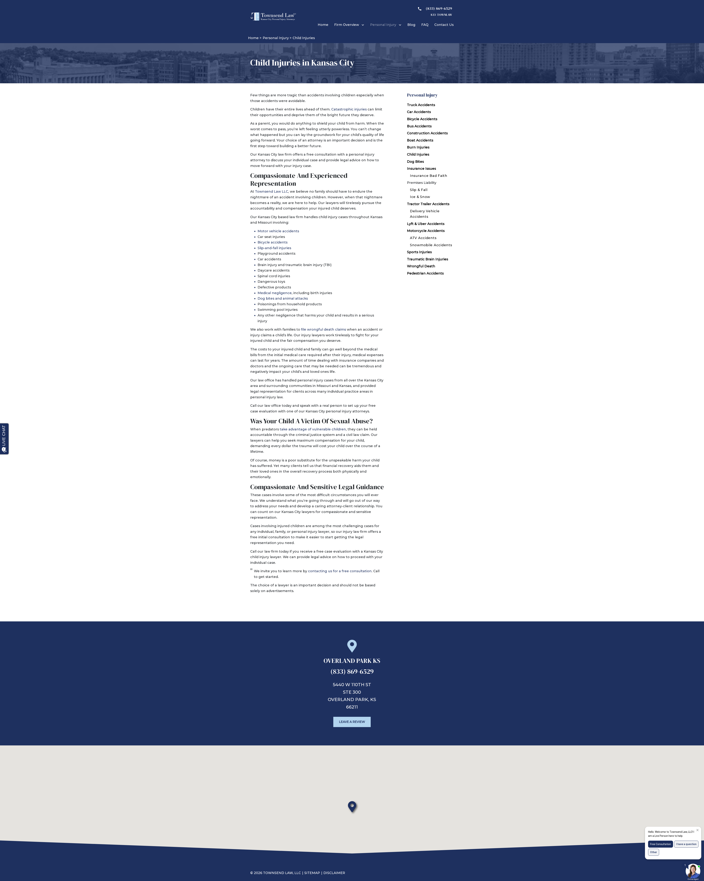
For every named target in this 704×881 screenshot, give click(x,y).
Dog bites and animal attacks (283, 298)
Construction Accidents (427, 133)
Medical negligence (275, 293)
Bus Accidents (419, 126)
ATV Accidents (423, 238)
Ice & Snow (420, 197)
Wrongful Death (421, 266)
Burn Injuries (418, 147)
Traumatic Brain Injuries (427, 259)
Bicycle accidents (272, 242)
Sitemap (312, 873)
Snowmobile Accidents (431, 245)
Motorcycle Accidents (426, 231)
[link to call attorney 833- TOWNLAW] (433, 11)
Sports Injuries (419, 252)
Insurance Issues (421, 169)
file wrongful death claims (323, 329)
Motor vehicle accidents (278, 231)
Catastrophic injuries (349, 109)
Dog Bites (415, 162)
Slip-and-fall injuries (274, 248)
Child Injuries (418, 154)
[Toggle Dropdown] (363, 25)
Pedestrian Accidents (425, 273)
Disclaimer (334, 873)
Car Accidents (419, 112)
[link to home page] (273, 16)
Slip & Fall (419, 190)
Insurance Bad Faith (428, 176)
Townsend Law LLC (271, 192)
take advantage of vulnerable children (313, 429)
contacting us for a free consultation (340, 571)
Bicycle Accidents (422, 119)
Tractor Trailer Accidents (428, 204)
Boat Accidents (420, 140)
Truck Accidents (421, 105)
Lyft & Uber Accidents (425, 224)
